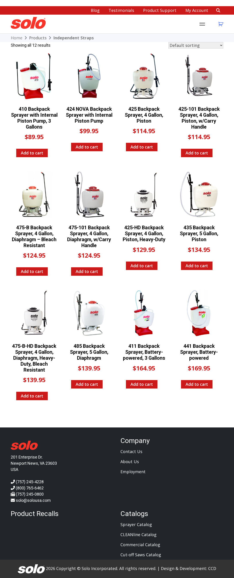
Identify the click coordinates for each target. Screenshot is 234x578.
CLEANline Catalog (138, 534)
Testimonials (121, 10)
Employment (133, 471)
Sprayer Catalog (136, 524)
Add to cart (32, 153)
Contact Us (131, 451)
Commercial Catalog (140, 544)
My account (196, 10)
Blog (95, 10)
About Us (129, 461)
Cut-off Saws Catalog (140, 554)
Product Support (159, 10)
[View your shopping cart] (220, 24)
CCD (212, 568)
